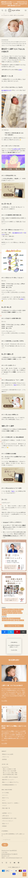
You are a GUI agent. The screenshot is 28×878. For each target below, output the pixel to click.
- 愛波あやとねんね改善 (7, 754)
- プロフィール (5, 756)
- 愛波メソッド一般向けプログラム (10, 782)
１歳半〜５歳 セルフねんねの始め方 (12, 685)
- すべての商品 (5, 792)
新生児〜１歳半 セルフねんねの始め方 (17, 15)
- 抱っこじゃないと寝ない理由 (9, 772)
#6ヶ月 (8, 43)
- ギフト (4, 800)
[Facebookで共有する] (5, 632)
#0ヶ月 (3, 41)
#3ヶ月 (22, 41)
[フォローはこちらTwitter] (2, 862)
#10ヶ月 (6, 41)
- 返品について (5, 823)
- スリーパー (5, 795)
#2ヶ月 (19, 41)
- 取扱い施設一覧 (6, 808)
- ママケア (4, 805)
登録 (5, 845)
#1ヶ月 (13, 41)
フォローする (14, 650)
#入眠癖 (17, 45)
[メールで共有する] (23, 632)
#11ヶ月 (10, 41)
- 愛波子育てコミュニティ (8, 779)
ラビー (13, 491)
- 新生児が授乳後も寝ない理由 (9, 774)
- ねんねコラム (5, 767)
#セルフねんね (12, 45)
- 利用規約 (4, 826)
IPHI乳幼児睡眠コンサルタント (10, 535)
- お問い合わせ (5, 815)
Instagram (5, 522)
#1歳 (17, 41)
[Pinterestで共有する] (17, 632)
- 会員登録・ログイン (7, 813)
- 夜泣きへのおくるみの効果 (9, 770)
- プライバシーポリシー (7, 820)
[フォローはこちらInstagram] (6, 862)
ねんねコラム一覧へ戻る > (14, 625)
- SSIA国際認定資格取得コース (9, 784)
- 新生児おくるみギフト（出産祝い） (11, 803)
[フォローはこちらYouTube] (14, 862)
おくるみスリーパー (17, 232)
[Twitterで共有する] (11, 632)
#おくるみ (22, 43)
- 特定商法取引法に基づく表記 (9, 818)
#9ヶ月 (18, 43)
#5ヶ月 (5, 43)
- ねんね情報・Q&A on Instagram (10, 777)
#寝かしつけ (22, 45)
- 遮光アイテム (5, 797)
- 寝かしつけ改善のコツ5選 (9, 769)
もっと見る (4, 700)
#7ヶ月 (11, 43)
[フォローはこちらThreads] (10, 862)
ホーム (2, 15)
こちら (20, 69)
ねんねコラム (7, 15)
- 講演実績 (4, 759)
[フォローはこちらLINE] (18, 862)
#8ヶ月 (15, 43)
